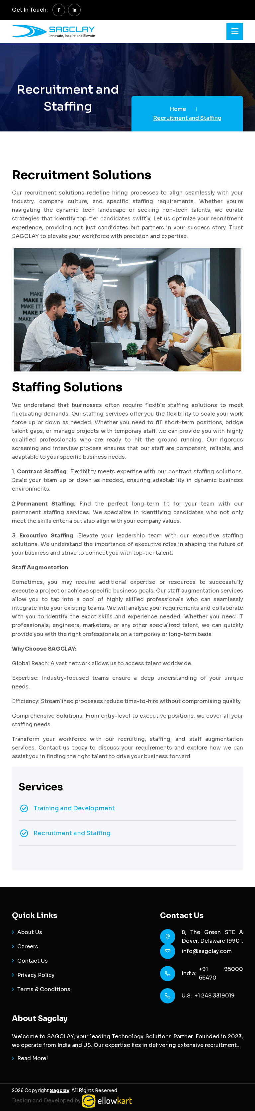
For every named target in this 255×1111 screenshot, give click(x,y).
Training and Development (74, 808)
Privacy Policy (35, 975)
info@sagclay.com (207, 951)
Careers (27, 946)
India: (190, 973)
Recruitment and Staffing (72, 833)
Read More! (32, 1058)
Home (178, 109)
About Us (29, 932)
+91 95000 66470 (221, 973)
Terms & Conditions (43, 989)
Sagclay (59, 1090)
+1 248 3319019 (215, 995)
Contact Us (32, 961)
